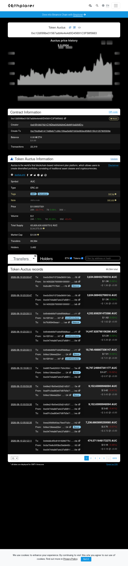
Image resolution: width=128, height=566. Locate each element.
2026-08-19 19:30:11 (21, 367)
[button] (90, 6)
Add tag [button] (111, 194)
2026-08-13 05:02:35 (21, 422)
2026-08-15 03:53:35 (21, 386)
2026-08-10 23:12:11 (21, 440)
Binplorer (78, 14)
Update (114, 159)
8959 (115, 458)
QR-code (113, 111)
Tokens (77, 258)
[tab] (22, 258)
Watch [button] (115, 118)
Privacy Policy (70, 559)
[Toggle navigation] (115, 6)
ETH (67, 258)
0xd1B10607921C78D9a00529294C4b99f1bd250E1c (56, 124)
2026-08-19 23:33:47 (21, 277)
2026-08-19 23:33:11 (21, 313)
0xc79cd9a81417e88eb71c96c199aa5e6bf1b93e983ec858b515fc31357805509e (70, 130)
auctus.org (20, 174)
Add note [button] (110, 200)
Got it (86, 559)
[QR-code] (74, 27)
